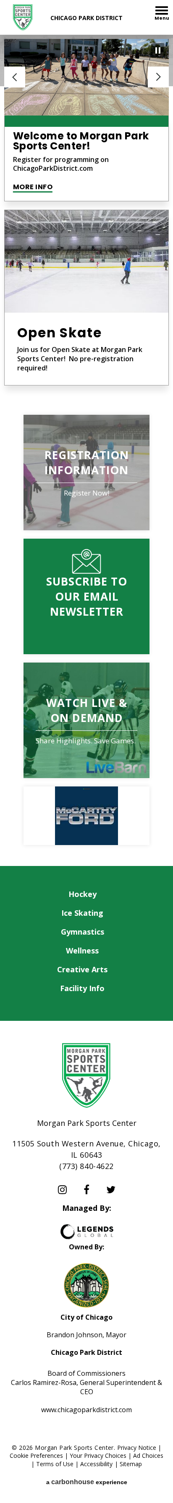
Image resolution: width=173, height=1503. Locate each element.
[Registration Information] (86, 472)
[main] (86, 450)
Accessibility (96, 1464)
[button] (14, 77)
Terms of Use (54, 1464)
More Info (32, 187)
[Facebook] (86, 1189)
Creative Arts (82, 969)
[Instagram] (62, 1189)
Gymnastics (82, 932)
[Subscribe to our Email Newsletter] (86, 596)
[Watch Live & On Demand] (86, 720)
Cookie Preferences (36, 1455)
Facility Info (82, 988)
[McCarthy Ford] (86, 815)
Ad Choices (148, 1455)
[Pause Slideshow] (158, 50)
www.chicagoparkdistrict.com (86, 1409)
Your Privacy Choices (98, 1455)
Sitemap (131, 1464)
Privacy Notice (136, 1448)
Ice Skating (82, 913)
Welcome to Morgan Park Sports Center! (81, 141)
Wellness (82, 950)
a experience (86, 1481)
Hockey (82, 894)
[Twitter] (110, 1189)
